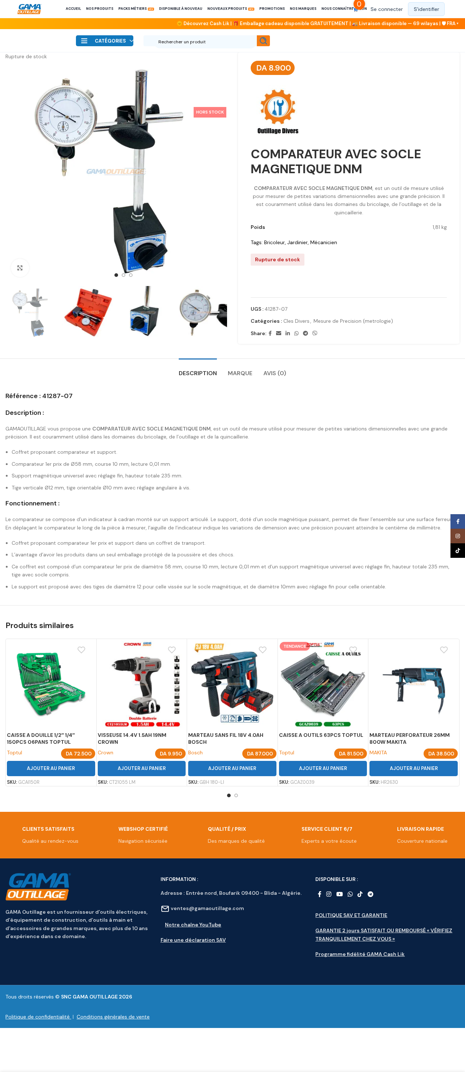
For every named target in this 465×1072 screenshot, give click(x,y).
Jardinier (297, 242)
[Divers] (278, 112)
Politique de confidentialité (38, 1016)
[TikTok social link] (360, 894)
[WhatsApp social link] (296, 333)
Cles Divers (296, 321)
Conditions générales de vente (113, 1016)
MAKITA (378, 752)
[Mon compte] (407, 9)
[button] (349, 284)
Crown (105, 752)
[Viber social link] (315, 333)
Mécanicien (323, 242)
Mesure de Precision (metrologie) (353, 321)
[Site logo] (29, 9)
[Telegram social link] (305, 333)
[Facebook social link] (270, 333)
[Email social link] (278, 333)
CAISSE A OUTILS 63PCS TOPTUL (321, 735)
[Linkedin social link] (287, 333)
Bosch (195, 752)
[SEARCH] (263, 40)
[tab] (198, 369)
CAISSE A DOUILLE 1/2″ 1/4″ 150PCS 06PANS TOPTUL (41, 739)
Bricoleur (274, 242)
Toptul (14, 752)
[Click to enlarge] (20, 268)
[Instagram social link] (329, 894)
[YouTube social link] (339, 894)
